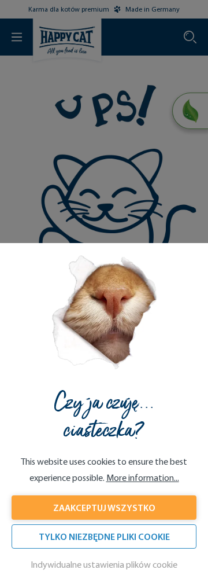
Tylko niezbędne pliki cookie (104, 536)
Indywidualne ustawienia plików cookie (104, 564)
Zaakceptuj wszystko (104, 507)
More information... (142, 477)
